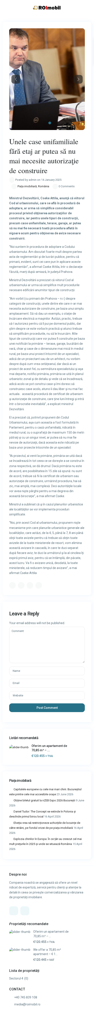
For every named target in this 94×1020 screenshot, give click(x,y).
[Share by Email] (38, 585)
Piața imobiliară (27, 186)
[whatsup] (24, 910)
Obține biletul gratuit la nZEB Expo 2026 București (44, 800)
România (43, 186)
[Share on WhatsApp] (30, 585)
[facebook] (13, 910)
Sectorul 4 (16, 978)
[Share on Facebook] (12, 585)
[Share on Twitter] (21, 585)
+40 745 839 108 (25, 997)
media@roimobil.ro (27, 1004)
